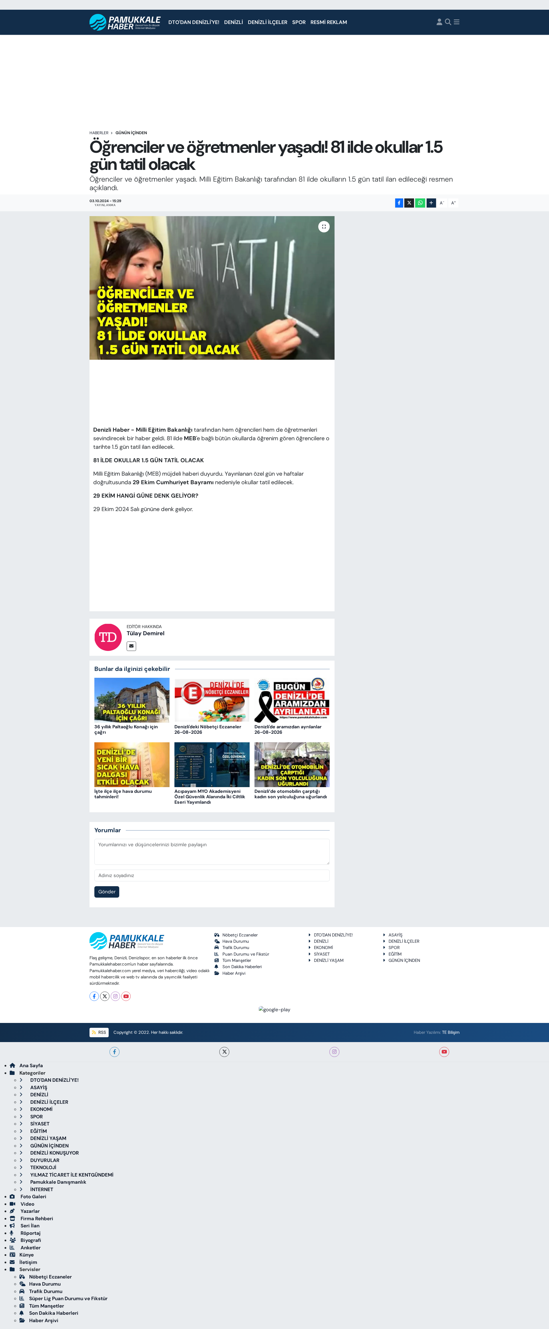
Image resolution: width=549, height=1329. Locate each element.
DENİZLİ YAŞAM (329, 960)
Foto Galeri (32, 1196)
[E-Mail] (131, 646)
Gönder (107, 891)
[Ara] (448, 22)
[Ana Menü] (457, 22)
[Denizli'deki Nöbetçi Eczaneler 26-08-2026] (212, 700)
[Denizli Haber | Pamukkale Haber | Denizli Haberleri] (125, 22)
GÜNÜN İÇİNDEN (131, 132)
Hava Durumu (235, 941)
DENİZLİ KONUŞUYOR (54, 1153)
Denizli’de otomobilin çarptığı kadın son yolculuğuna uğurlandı (290, 794)
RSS (101, 1032)
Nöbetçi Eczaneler (240, 935)
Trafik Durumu (235, 947)
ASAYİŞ (396, 935)
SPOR (299, 22)
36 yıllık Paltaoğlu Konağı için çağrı (126, 729)
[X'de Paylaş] (409, 203)
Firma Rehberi (36, 1218)
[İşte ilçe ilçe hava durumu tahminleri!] (132, 764)
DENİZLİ (233, 22)
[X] (105, 996)
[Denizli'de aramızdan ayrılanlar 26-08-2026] (292, 700)
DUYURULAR (44, 1160)
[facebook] (115, 1052)
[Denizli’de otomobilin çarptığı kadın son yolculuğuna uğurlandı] (292, 764)
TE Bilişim (451, 1032)
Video (26, 1204)
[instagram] (334, 1052)
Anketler (30, 1247)
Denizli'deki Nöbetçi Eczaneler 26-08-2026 (207, 729)
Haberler (98, 132)
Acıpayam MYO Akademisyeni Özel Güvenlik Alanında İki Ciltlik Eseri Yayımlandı (209, 796)
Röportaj (30, 1233)
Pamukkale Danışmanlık (57, 1182)
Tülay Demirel (145, 633)
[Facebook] (94, 996)
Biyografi (30, 1240)
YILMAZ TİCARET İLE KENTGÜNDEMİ (71, 1175)
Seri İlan (29, 1226)
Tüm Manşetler (236, 960)
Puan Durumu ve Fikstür (245, 954)
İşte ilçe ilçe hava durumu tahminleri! (123, 794)
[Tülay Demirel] (108, 637)
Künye (26, 1255)
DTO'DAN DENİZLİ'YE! (193, 22)
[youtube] (444, 1052)
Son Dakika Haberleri (242, 967)
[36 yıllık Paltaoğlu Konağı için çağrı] (132, 700)
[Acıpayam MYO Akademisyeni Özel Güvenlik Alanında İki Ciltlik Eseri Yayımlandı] (212, 764)
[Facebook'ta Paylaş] (399, 203)
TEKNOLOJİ (42, 1167)
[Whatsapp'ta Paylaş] (420, 203)
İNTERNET (41, 1189)
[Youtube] (126, 996)
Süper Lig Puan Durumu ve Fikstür (68, 1298)
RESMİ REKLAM (329, 22)
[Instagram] (115, 996)
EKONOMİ (323, 947)
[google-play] (275, 1009)
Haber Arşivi (233, 973)
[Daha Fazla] (431, 203)
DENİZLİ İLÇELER (267, 22)
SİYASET (322, 954)
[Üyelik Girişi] (439, 22)
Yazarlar (29, 1211)
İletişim (28, 1262)
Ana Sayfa (31, 1065)
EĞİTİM (395, 954)
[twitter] (224, 1052)
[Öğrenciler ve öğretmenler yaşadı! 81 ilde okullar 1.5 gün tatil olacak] (212, 287)
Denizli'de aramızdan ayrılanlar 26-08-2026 (288, 729)
